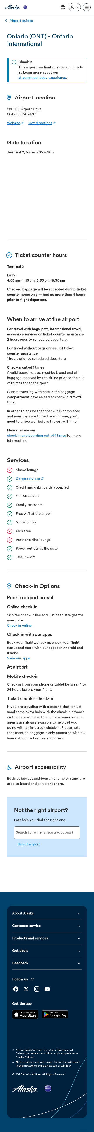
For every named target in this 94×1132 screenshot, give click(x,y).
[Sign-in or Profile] (75, 7)
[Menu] (87, 7)
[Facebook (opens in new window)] (15, 989)
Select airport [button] (29, 844)
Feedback (20, 963)
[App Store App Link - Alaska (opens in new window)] (25, 1018)
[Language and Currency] (63, 7)
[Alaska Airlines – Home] (16, 7)
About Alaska (23, 913)
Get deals (20, 951)
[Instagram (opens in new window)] (36, 989)
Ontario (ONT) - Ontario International (40, 40)
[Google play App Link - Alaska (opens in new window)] (55, 1018)
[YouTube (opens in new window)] (47, 989)
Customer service (26, 926)
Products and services (30, 938)
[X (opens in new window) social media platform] (26, 989)
